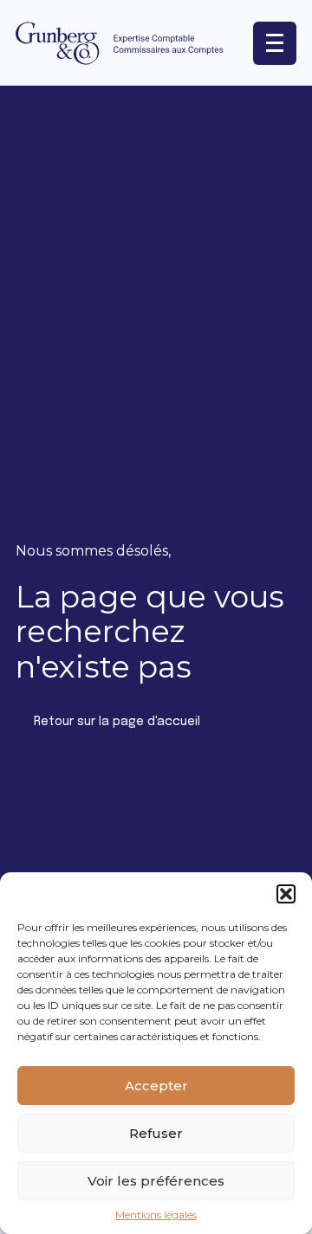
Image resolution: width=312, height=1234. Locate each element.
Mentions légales (156, 1215)
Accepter (156, 1085)
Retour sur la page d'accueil (117, 722)
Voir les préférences (156, 1181)
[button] (286, 894)
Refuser (156, 1133)
